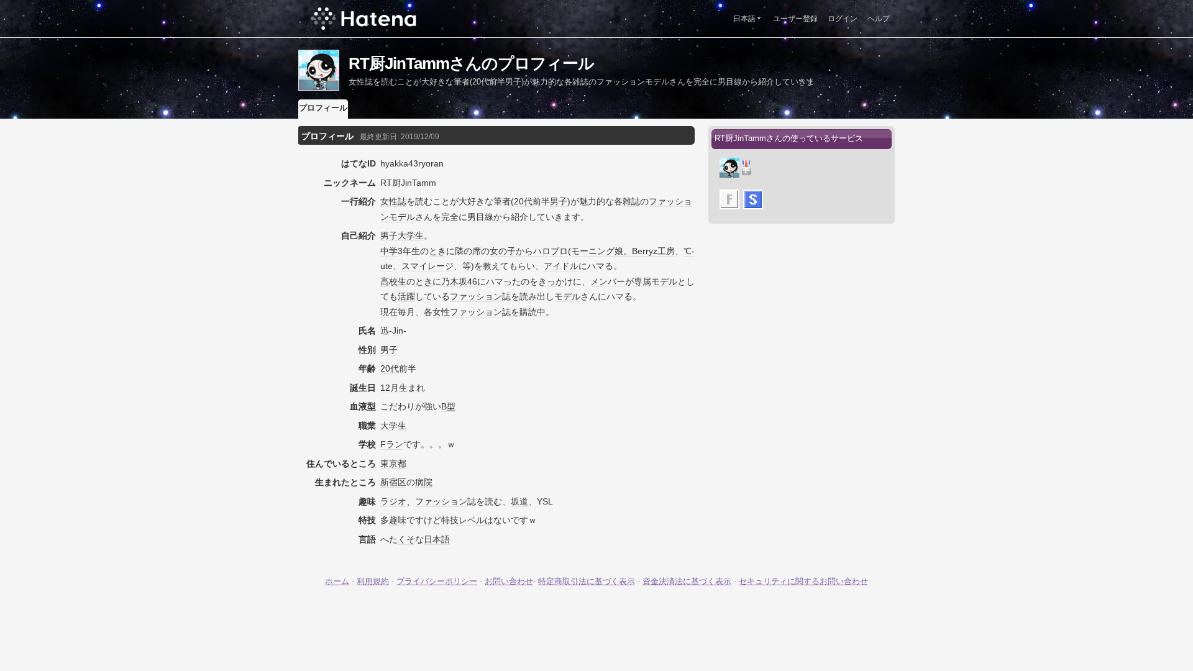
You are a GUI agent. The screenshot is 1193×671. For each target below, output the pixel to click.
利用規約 (373, 581)
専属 (642, 281)
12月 (389, 388)
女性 (441, 312)
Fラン (391, 444)
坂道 (519, 501)
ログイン (842, 18)
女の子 (503, 251)
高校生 (393, 281)
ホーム (337, 581)
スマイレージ (427, 266)
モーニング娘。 (601, 251)
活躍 (406, 296)
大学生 (411, 235)
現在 (389, 312)
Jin (397, 331)
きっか (551, 281)
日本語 (744, 18)
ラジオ (393, 501)
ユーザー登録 (795, 18)
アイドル (561, 266)
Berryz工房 (653, 251)
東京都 (393, 463)
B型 (448, 406)
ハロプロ (550, 251)
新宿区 (393, 482)
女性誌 (393, 201)
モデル (664, 281)
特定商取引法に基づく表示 (586, 581)
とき (437, 251)
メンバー (607, 281)
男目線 (480, 217)
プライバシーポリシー (436, 581)
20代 (523, 201)
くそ (406, 539)
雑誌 (631, 201)
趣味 (397, 520)
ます (571, 217)
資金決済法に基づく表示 (686, 581)
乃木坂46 (459, 281)
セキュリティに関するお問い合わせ (803, 581)
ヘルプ (878, 18)
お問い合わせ (509, 581)
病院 (423, 482)
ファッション (476, 296)
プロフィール (323, 107)
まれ (416, 388)
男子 (558, 201)
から (502, 217)
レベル (472, 520)
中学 (389, 251)
